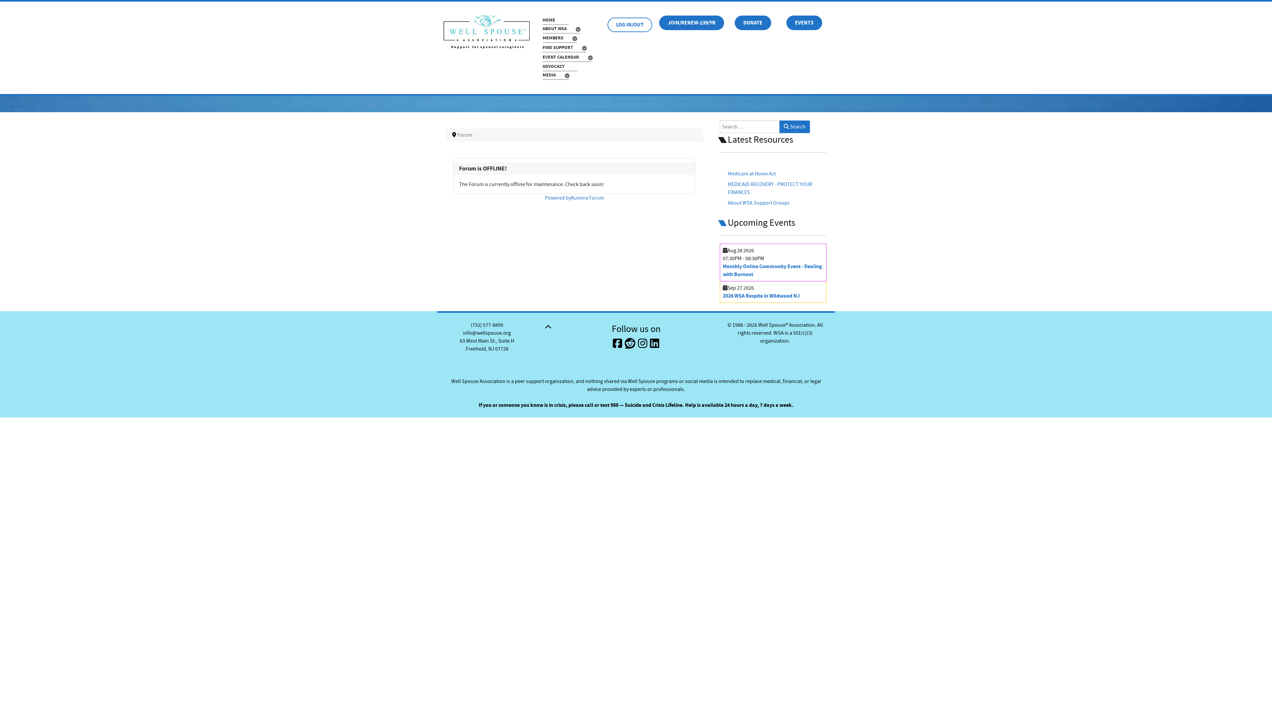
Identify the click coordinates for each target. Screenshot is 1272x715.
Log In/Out (630, 25)
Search (797, 127)
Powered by (558, 198)
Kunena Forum (587, 198)
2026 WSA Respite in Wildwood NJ (761, 296)
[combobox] (750, 126)
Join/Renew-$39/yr (692, 23)
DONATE (753, 23)
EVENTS (804, 23)
